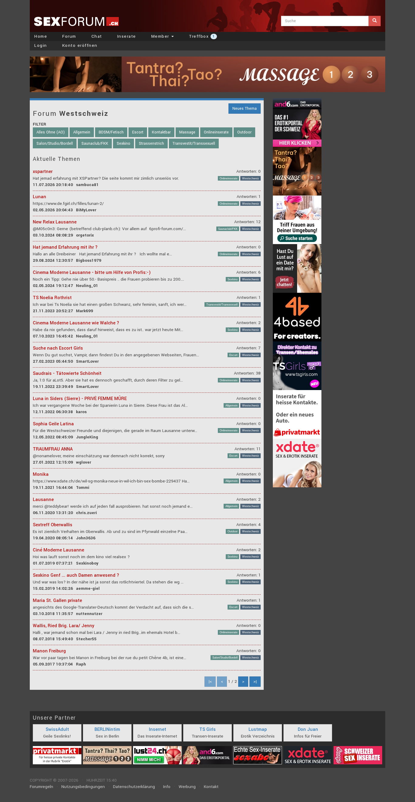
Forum (69, 36)
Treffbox (202, 36)
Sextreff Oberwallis (52, 525)
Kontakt (211, 787)
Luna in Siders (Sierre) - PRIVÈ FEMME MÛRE (80, 399)
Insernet (157, 729)
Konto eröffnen (80, 45)
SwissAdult (57, 729)
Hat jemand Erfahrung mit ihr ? (65, 247)
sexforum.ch (76, 21)
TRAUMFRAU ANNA (53, 449)
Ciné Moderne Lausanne (58, 550)
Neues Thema (244, 108)
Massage (187, 132)
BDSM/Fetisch (111, 132)
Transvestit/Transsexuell (194, 143)
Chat (96, 36)
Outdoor (244, 132)
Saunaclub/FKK (94, 143)
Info (166, 787)
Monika (41, 474)
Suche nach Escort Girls (58, 348)
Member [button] (161, 36)
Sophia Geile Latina (53, 424)
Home (40, 36)
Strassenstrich (151, 143)
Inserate (126, 36)
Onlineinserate (216, 132)
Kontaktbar (161, 132)
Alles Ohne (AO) (50, 132)
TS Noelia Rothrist (52, 298)
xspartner (43, 171)
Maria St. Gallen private (57, 600)
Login (40, 45)
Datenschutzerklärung (134, 787)
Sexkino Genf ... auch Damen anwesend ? (76, 575)
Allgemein (81, 132)
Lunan (39, 197)
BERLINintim (107, 729)
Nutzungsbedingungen (83, 787)
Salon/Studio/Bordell (54, 143)
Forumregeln (41, 787)
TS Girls (207, 729)
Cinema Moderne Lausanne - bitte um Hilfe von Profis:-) (92, 272)
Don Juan (308, 729)
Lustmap (258, 729)
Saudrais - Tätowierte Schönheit (67, 373)
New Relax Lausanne (55, 222)
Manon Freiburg (49, 651)
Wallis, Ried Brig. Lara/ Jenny (63, 626)
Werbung (187, 787)
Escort (137, 132)
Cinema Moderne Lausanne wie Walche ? (76, 323)
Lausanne (43, 499)
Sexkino (123, 143)
